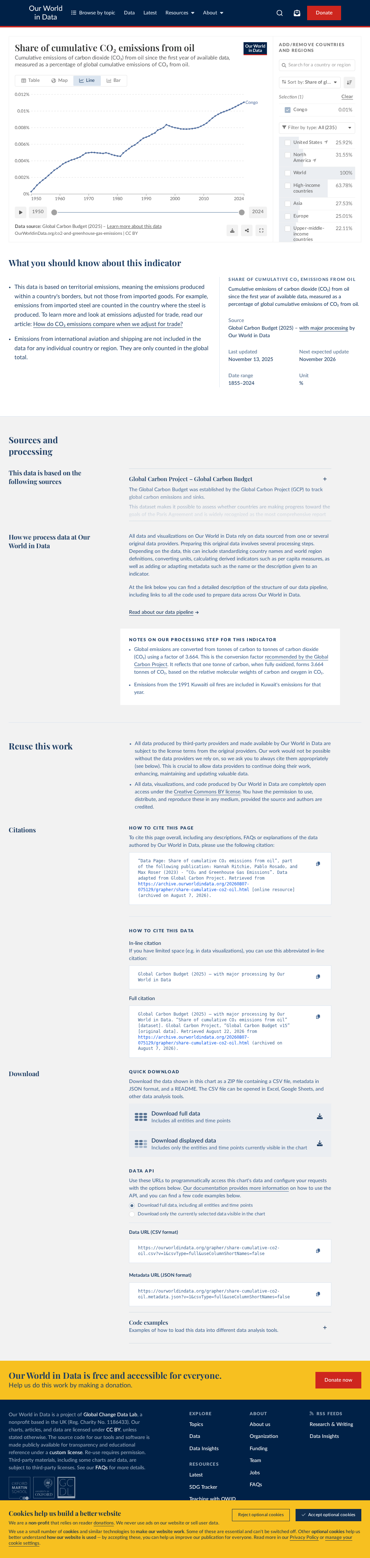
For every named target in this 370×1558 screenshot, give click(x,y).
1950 (38, 212)
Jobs (255, 1472)
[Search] (280, 13)
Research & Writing (331, 1424)
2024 (258, 212)
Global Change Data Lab (110, 1414)
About (210, 13)
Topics (196, 1424)
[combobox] (280, 13)
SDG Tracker (203, 1487)
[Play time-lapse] (20, 212)
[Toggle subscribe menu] (297, 13)
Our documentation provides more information (236, 1188)
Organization (264, 1436)
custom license (66, 1452)
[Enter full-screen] (261, 230)
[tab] (31, 81)
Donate (324, 13)
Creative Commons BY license (207, 792)
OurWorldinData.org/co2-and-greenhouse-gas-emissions (68, 233)
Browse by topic (97, 13)
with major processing (323, 328)
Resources (176, 13)
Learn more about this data (134, 226)
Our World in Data (46, 13)
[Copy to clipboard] (310, 864)
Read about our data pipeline (161, 612)
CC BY (131, 233)
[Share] (247, 230)
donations (104, 1523)
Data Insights (204, 1448)
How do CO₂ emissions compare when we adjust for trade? (108, 324)
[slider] (54, 212)
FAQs (101, 1467)
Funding (258, 1448)
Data (129, 13)
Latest (150, 13)
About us (260, 1424)
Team (255, 1460)
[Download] (232, 230)
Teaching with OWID (212, 1499)
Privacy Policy (304, 1537)
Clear (347, 96)
